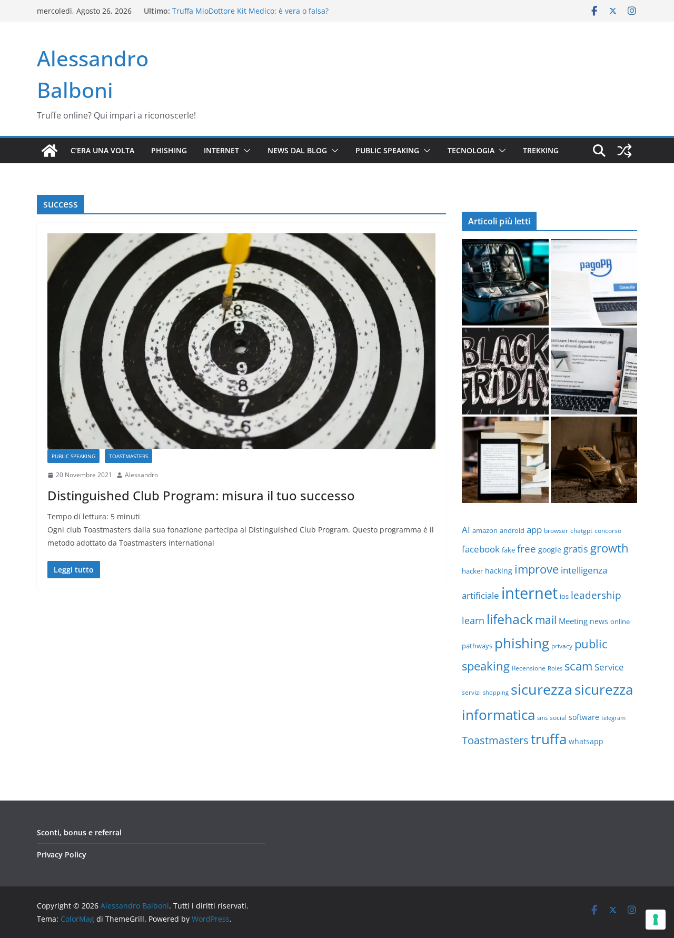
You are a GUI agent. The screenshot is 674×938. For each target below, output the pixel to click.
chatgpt (581, 530)
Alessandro (141, 474)
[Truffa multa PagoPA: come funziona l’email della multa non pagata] (594, 282)
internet (529, 593)
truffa (549, 739)
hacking (498, 571)
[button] (245, 150)
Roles (555, 668)
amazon (485, 530)
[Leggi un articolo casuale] (624, 150)
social (558, 717)
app (534, 530)
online (620, 621)
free (526, 548)
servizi (471, 692)
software (584, 717)
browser (556, 530)
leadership (596, 594)
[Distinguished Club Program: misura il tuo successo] (241, 341)
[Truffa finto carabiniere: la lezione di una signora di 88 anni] (594, 460)
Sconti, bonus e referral (79, 832)
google (549, 550)
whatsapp (586, 741)
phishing (521, 643)
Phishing (169, 150)
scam (578, 666)
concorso (607, 530)
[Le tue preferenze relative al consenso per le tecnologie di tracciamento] (656, 920)
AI (466, 530)
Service (609, 667)
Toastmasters (128, 456)
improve (536, 569)
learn (473, 620)
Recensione (529, 668)
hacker (472, 571)
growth (609, 548)
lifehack (510, 619)
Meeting (573, 621)
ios (564, 596)
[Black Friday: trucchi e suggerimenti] (505, 371)
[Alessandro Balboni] (49, 150)
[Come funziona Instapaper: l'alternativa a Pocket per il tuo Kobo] (594, 371)
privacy (561, 645)
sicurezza (541, 689)
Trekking (541, 150)
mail (546, 619)
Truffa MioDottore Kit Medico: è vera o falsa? (250, 11)
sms (542, 718)
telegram (613, 718)
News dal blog (297, 150)
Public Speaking (387, 150)
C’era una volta (102, 150)
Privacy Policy (61, 855)
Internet (221, 150)
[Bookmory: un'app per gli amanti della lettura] (505, 460)
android (512, 530)
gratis (575, 548)
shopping (496, 692)
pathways (477, 645)
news (599, 621)
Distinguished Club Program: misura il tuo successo (201, 495)
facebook (481, 549)
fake (508, 550)
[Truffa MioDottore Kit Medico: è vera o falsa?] (505, 282)
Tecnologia (471, 150)
